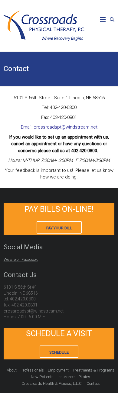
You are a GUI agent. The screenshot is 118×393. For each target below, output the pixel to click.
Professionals (32, 370)
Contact (93, 383)
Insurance (65, 377)
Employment (58, 370)
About (12, 370)
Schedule (59, 352)
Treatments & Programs (93, 370)
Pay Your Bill (59, 228)
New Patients (42, 377)
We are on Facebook (21, 259)
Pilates (84, 377)
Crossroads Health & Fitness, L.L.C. (52, 383)
